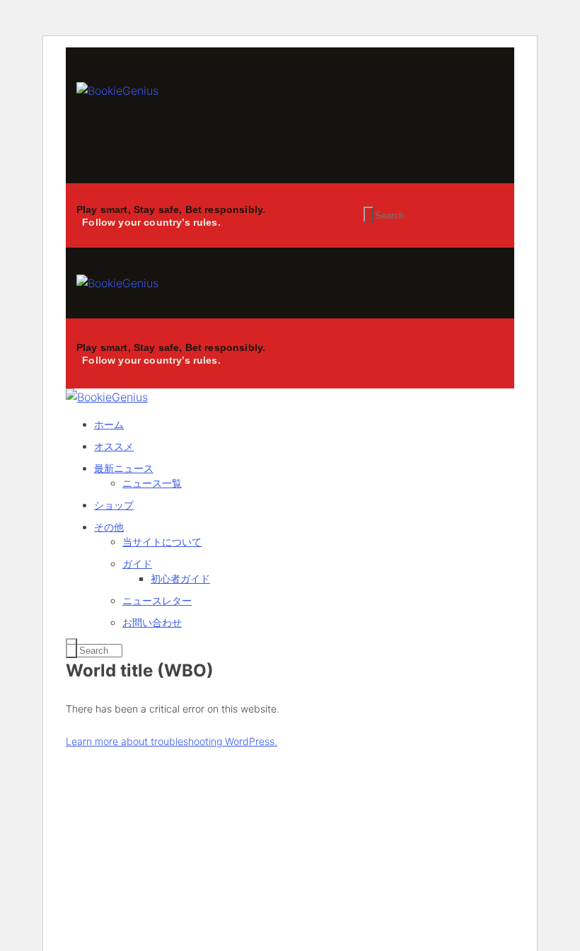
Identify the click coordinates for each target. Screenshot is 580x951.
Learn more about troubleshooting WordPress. (171, 741)
